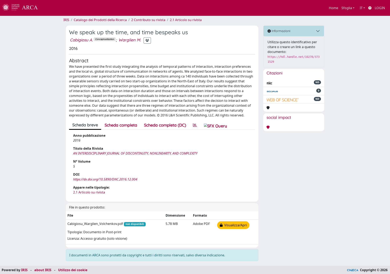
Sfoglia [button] (346, 8)
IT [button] (361, 8)
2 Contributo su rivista (148, 20)
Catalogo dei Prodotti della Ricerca (100, 20)
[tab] (195, 125)
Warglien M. (129, 39)
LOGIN (380, 8)
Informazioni (280, 31)
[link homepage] (22, 7)
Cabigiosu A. (81, 39)
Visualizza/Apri (235, 225)
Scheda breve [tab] (85, 124)
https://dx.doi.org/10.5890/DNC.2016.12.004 (105, 179)
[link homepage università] (49, 7)
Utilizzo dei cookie (72, 270)
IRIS (66, 20)
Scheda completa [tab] (121, 125)
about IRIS (42, 270)
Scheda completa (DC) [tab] (165, 125)
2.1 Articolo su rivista (186, 20)
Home (333, 8)
